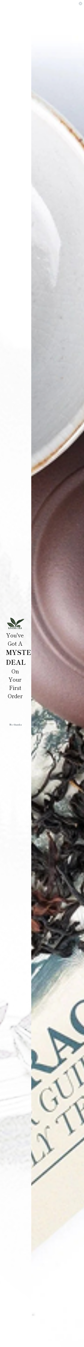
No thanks (15, 724)
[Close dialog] (80, 4)
